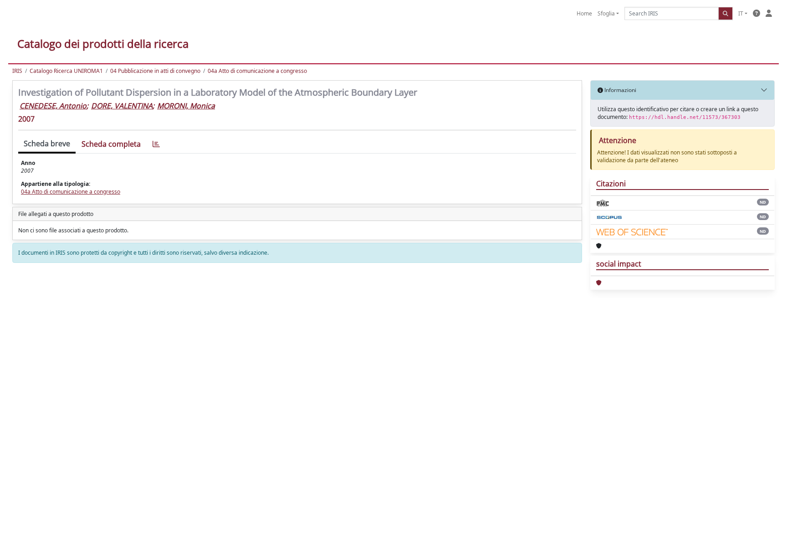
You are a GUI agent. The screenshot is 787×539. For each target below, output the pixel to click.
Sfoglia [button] (606, 13)
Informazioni (619, 90)
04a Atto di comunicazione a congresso (257, 71)
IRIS (17, 71)
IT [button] (740, 13)
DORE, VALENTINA (122, 106)
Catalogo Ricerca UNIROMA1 (66, 71)
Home (584, 13)
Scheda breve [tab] (47, 144)
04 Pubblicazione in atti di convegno (155, 71)
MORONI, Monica (186, 106)
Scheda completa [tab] (111, 144)
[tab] (156, 144)
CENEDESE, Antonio (53, 106)
